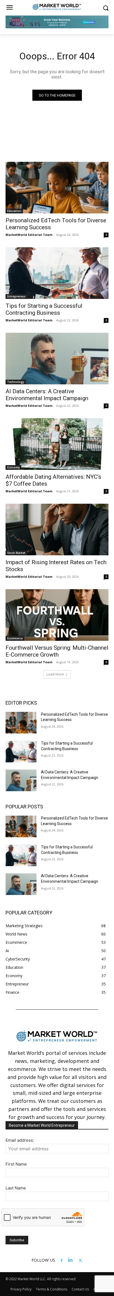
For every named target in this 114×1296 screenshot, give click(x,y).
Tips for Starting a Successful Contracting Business (44, 309)
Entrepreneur (16, 296)
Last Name (16, 1188)
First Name (16, 1164)
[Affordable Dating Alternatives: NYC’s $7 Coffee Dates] (57, 444)
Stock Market (16, 553)
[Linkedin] (70, 1260)
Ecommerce (15, 638)
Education (14, 211)
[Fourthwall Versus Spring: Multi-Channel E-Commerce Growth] (57, 615)
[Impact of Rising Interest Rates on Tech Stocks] (57, 529)
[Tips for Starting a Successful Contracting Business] (57, 273)
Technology (15, 382)
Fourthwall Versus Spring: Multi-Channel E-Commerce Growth (57, 651)
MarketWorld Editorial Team (29, 235)
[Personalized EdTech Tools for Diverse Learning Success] (57, 187)
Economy (13, 467)
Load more (55, 674)
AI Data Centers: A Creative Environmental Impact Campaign (47, 395)
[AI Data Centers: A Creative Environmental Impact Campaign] (57, 358)
